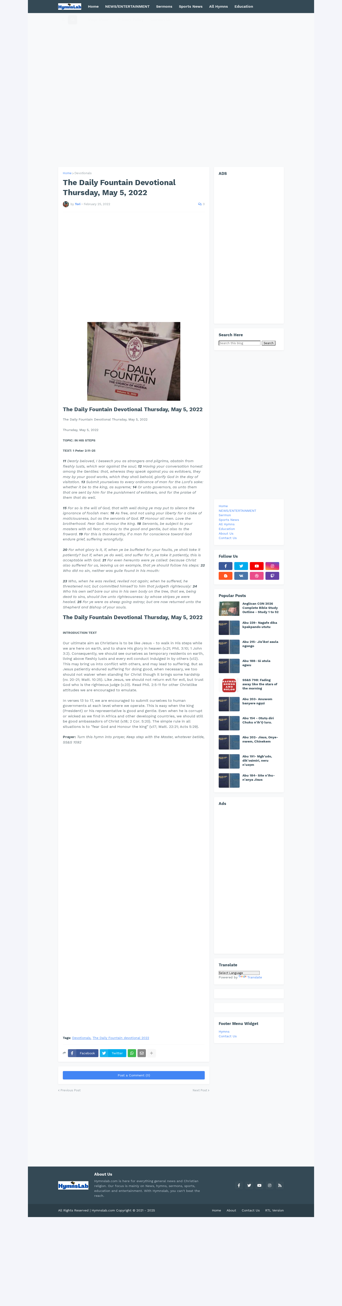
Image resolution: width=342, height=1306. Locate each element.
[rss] (280, 1185)
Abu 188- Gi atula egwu (256, 663)
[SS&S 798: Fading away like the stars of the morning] (229, 685)
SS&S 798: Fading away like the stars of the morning (259, 684)
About (231, 1210)
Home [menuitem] (93, 6)
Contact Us (228, 1036)
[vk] (241, 576)
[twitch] (272, 576)
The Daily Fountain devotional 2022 (121, 1038)
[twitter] (241, 566)
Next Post (200, 1090)
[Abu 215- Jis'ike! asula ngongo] (229, 647)
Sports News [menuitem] (191, 6)
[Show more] (151, 1053)
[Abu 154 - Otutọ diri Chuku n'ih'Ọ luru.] (229, 723)
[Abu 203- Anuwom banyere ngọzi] (229, 704)
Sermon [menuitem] (225, 515)
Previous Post (70, 1090)
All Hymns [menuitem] (218, 6)
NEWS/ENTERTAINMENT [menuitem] (127, 6)
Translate (254, 977)
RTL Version (274, 1210)
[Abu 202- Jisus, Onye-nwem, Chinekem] (229, 742)
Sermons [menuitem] (164, 6)
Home (67, 173)
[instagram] (272, 566)
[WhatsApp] (132, 1053)
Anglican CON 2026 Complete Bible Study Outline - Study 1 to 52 (260, 608)
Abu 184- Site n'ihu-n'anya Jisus (258, 777)
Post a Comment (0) (134, 1075)
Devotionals (83, 173)
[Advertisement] (171, 90)
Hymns (224, 1031)
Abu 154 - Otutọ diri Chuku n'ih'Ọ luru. (258, 720)
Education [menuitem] (244, 6)
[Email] (141, 1053)
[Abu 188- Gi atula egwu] (229, 666)
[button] (63, 19)
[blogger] (225, 576)
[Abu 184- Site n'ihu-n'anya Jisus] (229, 780)
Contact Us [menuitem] (160, 19)
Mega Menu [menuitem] (98, 19)
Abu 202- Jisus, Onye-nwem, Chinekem (260, 739)
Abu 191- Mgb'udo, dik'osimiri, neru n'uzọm (257, 760)
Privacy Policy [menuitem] (131, 19)
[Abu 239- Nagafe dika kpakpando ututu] (229, 628)
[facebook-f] (225, 566)
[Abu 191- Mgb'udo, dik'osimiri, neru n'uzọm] (229, 761)
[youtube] (257, 566)
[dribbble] (257, 576)
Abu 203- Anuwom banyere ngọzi (257, 701)
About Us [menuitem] (226, 533)
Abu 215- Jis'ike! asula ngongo (260, 644)
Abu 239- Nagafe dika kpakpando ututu (259, 625)
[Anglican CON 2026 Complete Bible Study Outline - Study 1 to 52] (229, 608)
